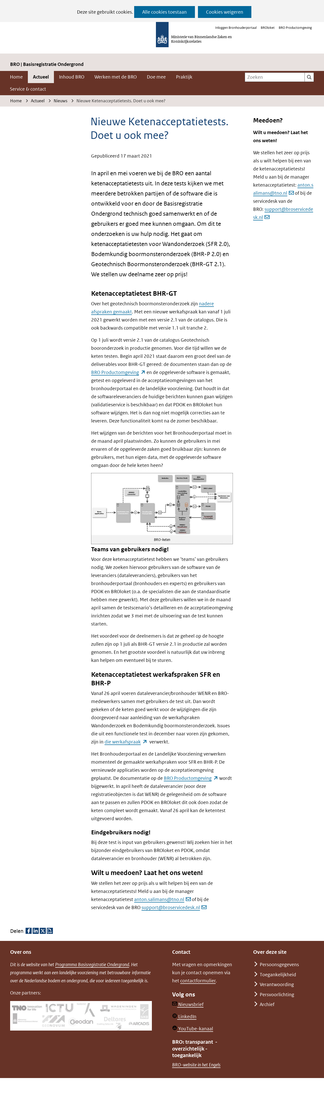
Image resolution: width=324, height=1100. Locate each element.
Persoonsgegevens (279, 964)
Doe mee (156, 77)
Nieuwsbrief (190, 1004)
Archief (267, 1004)
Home (16, 77)
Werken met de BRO (115, 77)
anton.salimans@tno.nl (159, 899)
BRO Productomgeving (295, 28)
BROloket (268, 28)
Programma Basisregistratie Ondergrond (92, 964)
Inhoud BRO (71, 77)
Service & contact (28, 89)
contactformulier (198, 981)
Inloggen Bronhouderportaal (236, 28)
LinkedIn (186, 1016)
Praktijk (184, 77)
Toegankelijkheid (278, 975)
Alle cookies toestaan (164, 12)
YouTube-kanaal (195, 1029)
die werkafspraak (126, 742)
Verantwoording (277, 984)
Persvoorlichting (277, 994)
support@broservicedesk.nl (170, 907)
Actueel (41, 77)
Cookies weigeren (224, 12)
